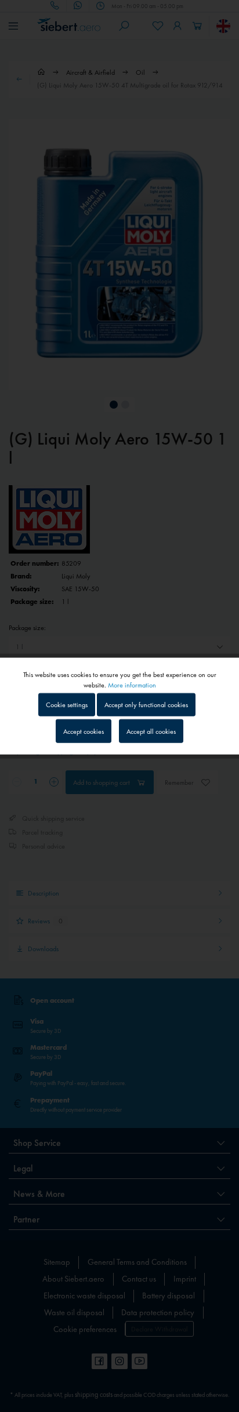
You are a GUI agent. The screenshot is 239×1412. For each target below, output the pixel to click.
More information (132, 685)
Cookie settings (67, 704)
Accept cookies (83, 731)
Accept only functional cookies (146, 704)
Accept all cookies (151, 731)
